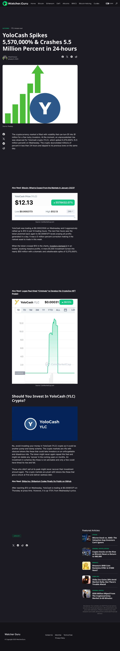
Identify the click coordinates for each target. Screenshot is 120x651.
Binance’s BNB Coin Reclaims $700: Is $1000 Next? (103, 567)
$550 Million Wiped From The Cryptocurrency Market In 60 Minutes (103, 595)
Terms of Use (68, 635)
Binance (95, 562)
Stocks (94, 535)
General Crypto (98, 548)
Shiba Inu (95, 576)
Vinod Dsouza (12, 57)
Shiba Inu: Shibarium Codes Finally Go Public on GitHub (46, 481)
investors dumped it (58, 246)
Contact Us (49, 635)
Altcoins (6, 28)
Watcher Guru (12, 634)
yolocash (17, 536)
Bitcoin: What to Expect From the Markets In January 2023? (48, 188)
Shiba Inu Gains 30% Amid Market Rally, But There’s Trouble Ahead (104, 581)
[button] (109, 4)
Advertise (58, 635)
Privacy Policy (60, 638)
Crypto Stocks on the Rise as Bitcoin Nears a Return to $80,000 (104, 554)
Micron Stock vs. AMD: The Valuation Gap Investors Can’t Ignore (104, 540)
